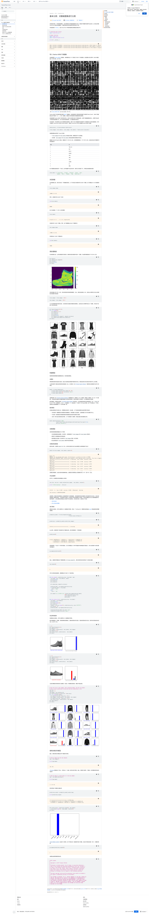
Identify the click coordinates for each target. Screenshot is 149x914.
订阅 (136, 911)
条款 (18, 911)
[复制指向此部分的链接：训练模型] (56, 429)
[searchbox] (7, 11)
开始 (144, 13)
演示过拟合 (54, 501)
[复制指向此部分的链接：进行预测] (55, 507)
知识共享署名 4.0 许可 (65, 888)
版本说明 (84, 901)
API (23, 1)
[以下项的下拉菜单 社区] (36, 1)
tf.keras (57, 27)
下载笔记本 (80, 20)
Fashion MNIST (58, 57)
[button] (7, 22)
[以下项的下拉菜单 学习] (20, 1)
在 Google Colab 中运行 (56, 20)
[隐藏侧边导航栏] (14, 912)
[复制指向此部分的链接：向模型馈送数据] (59, 444)
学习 (18, 1)
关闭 (139, 13)
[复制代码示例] (98, 30)
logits (90, 509)
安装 (14, 1)
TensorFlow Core (6, 5)
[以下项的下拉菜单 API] (25, 1)
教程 (2, 7)
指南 (6, 7)
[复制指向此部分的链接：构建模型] (56, 373)
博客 (18, 899)
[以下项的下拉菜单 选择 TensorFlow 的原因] (49, 1)
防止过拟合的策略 (55, 503)
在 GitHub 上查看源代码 (69, 20)
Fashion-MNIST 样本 (55, 111)
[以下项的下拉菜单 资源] (31, 1)
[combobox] (125, 1)
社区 (34, 1)
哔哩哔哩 (18, 904)
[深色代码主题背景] (96, 30)
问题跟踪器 (85, 899)
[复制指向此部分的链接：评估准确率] (56, 476)
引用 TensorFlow (86, 906)
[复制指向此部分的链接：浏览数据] (56, 179)
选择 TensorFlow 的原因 (43, 1)
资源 (29, 1)
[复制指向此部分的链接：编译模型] (55, 408)
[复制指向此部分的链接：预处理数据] (58, 251)
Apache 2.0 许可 (83, 888)
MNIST (65, 114)
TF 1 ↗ (10, 7)
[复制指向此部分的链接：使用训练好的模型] (62, 750)
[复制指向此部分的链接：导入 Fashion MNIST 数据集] (68, 54)
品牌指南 (84, 904)
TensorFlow (52, 13)
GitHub (142, 1)
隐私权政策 (22, 911)
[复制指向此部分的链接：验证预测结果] (58, 616)
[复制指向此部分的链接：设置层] (54, 379)
